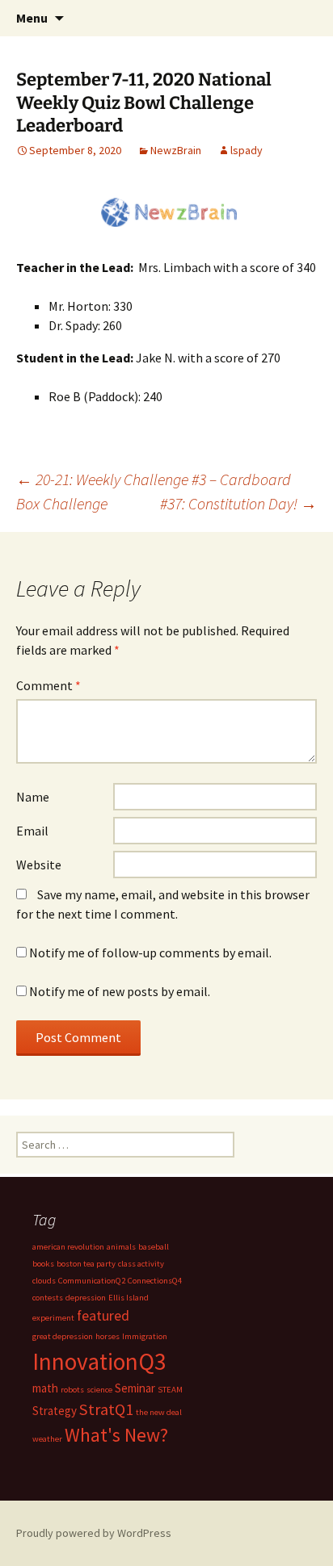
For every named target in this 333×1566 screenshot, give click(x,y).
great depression (62, 1336)
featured (103, 1315)
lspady (246, 150)
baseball (153, 1246)
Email (32, 831)
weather (47, 1439)
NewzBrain (175, 150)
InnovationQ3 (99, 1361)
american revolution (68, 1246)
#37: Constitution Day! (238, 503)
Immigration (144, 1336)
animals (121, 1246)
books (43, 1263)
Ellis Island (128, 1297)
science (99, 1389)
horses (107, 1336)
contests (47, 1297)
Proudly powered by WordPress (93, 1533)
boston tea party (86, 1263)
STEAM (170, 1389)
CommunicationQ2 (91, 1280)
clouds (44, 1280)
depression (85, 1297)
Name (32, 797)
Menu (32, 18)
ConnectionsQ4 (155, 1280)
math (45, 1388)
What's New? (116, 1435)
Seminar (135, 1388)
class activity (141, 1263)
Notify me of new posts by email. (119, 991)
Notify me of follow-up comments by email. (150, 952)
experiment (53, 1318)
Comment (48, 685)
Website (38, 864)
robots (72, 1389)
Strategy (54, 1410)
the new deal (159, 1412)
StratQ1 (106, 1409)
